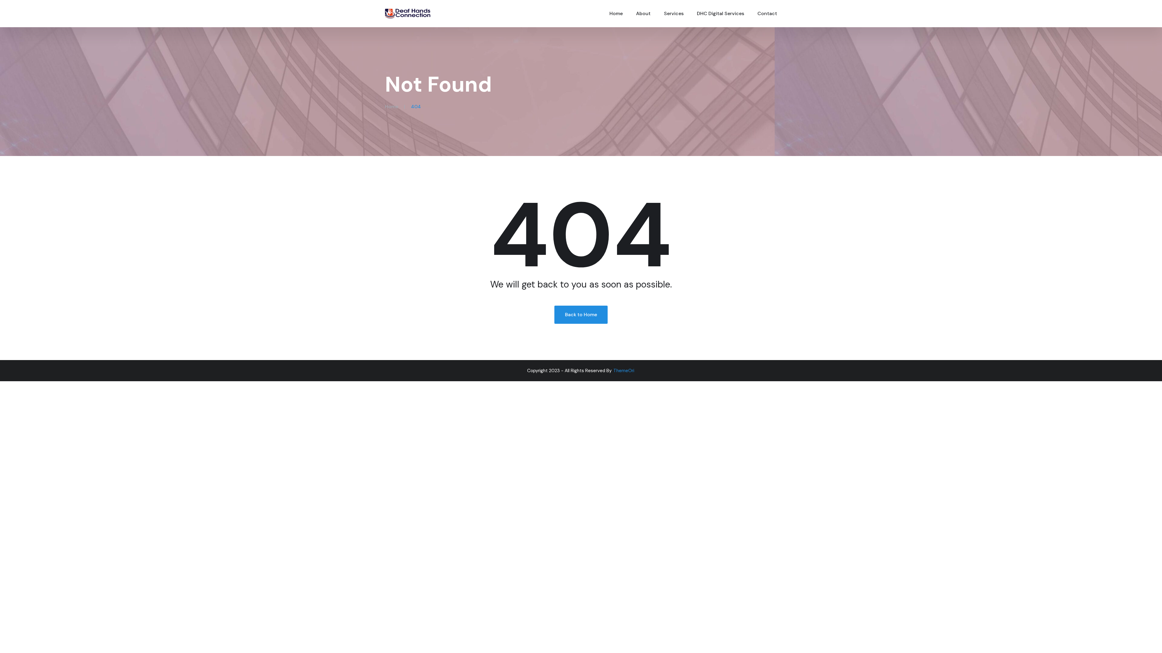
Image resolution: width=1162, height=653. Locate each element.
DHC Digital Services (720, 13)
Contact (767, 13)
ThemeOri (623, 371)
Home (616, 13)
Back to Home (581, 314)
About (643, 13)
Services (674, 13)
